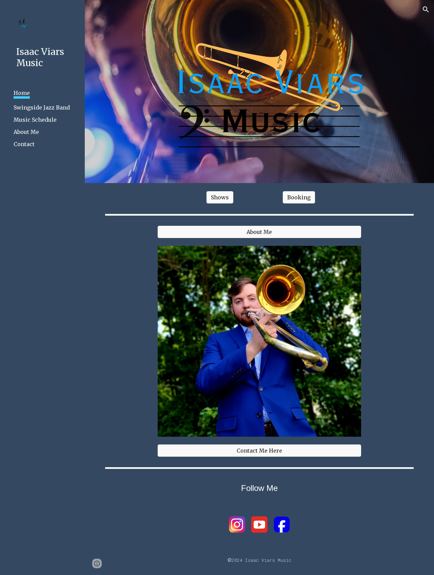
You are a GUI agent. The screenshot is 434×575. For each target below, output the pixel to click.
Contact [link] (24, 144)
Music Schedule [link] (35, 119)
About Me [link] (26, 131)
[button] (426, 9)
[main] (259, 488)
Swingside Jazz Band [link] (42, 107)
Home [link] (22, 93)
